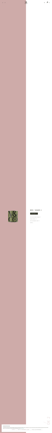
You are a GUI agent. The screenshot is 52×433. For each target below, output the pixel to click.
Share (31, 222)
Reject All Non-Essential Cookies (23, 429)
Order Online (33, 213)
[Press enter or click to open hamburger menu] (2, 2)
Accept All (13, 429)
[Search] (49, 2)
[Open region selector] (44, 2)
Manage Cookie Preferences (36, 429)
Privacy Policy (22, 428)
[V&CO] (26, 2)
